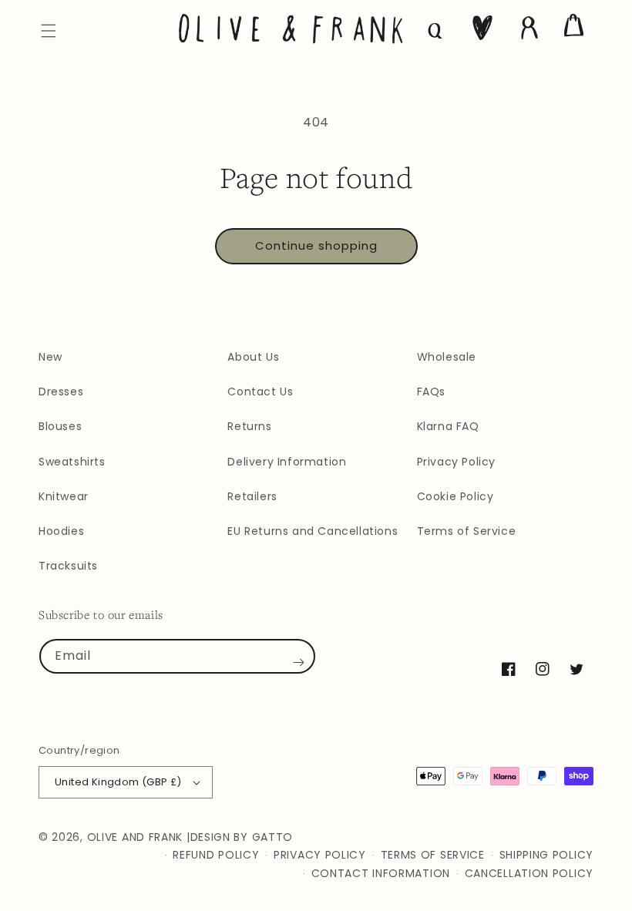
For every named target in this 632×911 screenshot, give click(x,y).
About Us (253, 357)
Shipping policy (546, 854)
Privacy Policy (456, 461)
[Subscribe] (298, 662)
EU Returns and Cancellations (312, 531)
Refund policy (216, 854)
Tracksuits (68, 565)
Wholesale (446, 357)
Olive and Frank (135, 837)
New (50, 357)
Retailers (252, 496)
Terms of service (433, 854)
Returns (249, 426)
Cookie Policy (455, 496)
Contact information (380, 873)
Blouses (60, 426)
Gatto (273, 837)
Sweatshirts (72, 461)
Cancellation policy (529, 873)
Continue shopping (316, 245)
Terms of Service (466, 531)
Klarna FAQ (448, 426)
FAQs (431, 391)
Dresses (61, 391)
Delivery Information (286, 461)
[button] (48, 31)
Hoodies (61, 531)
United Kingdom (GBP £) (118, 782)
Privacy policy (320, 854)
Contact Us (260, 391)
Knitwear (64, 496)
